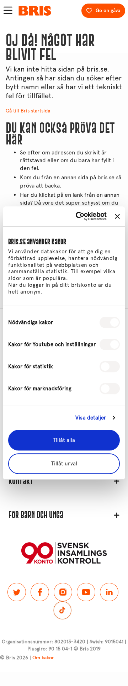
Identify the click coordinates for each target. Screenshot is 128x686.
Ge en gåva (108, 10)
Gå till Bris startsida (28, 111)
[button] (64, 481)
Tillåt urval (64, 463)
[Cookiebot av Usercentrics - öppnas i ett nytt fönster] (79, 216)
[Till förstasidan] (34, 11)
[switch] (110, 344)
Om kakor (43, 658)
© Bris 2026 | (27, 658)
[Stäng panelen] (117, 216)
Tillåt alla (64, 440)
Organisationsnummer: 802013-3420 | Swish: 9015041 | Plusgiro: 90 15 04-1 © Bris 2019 (64, 645)
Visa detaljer (90, 418)
